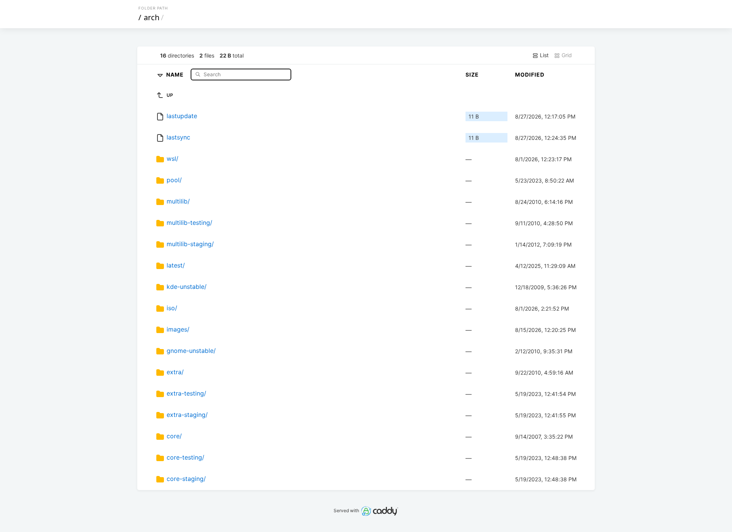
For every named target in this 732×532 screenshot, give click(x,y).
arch (151, 17)
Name (175, 74)
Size (472, 74)
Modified (529, 74)
